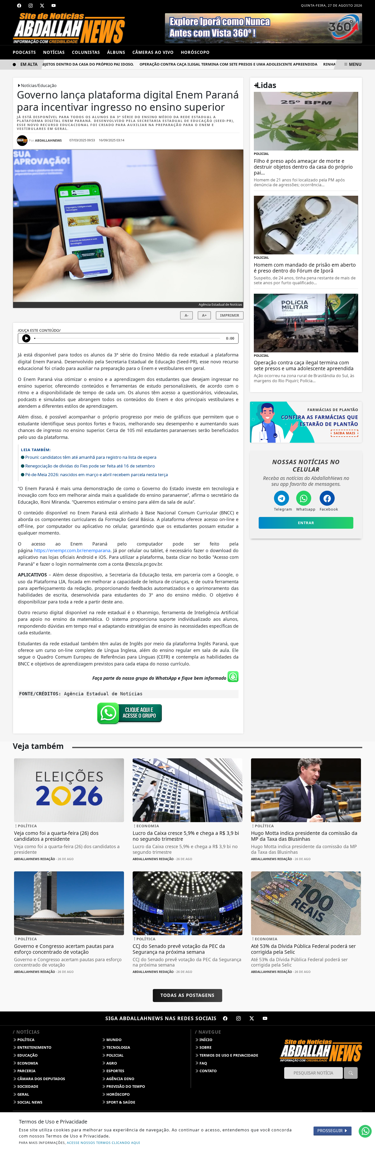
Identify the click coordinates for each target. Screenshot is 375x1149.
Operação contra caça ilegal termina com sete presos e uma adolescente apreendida (212, 64)
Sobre (204, 1047)
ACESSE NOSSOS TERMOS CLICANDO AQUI (103, 1142)
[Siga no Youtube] (53, 6)
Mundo (113, 1039)
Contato (207, 1070)
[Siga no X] (42, 6)
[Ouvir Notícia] (26, 338)
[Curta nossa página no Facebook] (225, 1018)
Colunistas (86, 52)
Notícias (54, 52)
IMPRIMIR (229, 315)
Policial (114, 1055)
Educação (27, 1055)
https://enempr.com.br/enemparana (72, 550)
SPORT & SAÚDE (120, 1102)
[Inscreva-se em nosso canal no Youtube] (265, 1018)
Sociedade (27, 1086)
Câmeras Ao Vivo (153, 52)
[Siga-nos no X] (251, 1018)
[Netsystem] (259, 28)
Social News (29, 1102)
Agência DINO (119, 1078)
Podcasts (24, 52)
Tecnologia (117, 1047)
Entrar (306, 522)
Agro (111, 1063)
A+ (204, 315)
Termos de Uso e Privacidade (228, 1055)
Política (25, 1039)
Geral (22, 1094)
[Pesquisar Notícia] (351, 1073)
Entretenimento (33, 1047)
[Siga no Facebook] (19, 6)
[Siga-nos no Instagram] (238, 1018)
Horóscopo (117, 1094)
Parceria (25, 1070)
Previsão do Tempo (125, 1086)
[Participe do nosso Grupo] (128, 715)
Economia (27, 1063)
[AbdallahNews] (69, 28)
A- (187, 315)
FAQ (202, 1063)
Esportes (114, 1070)
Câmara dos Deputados (40, 1078)
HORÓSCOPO (195, 52)
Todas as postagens (187, 995)
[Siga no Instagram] (31, 6)
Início (205, 1039)
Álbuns (116, 52)
